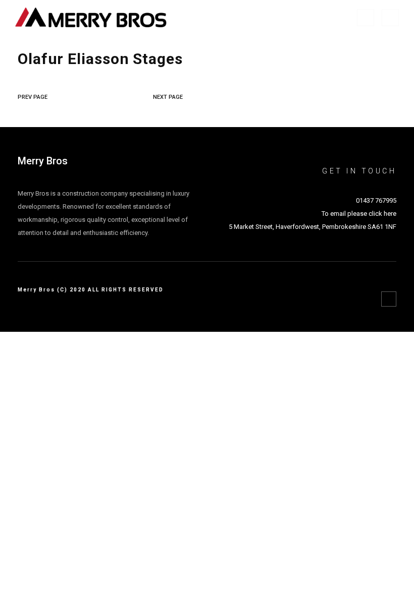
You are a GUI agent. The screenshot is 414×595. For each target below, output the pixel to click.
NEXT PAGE (168, 97)
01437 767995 (376, 200)
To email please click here (359, 213)
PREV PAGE (32, 97)
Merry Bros (43, 161)
